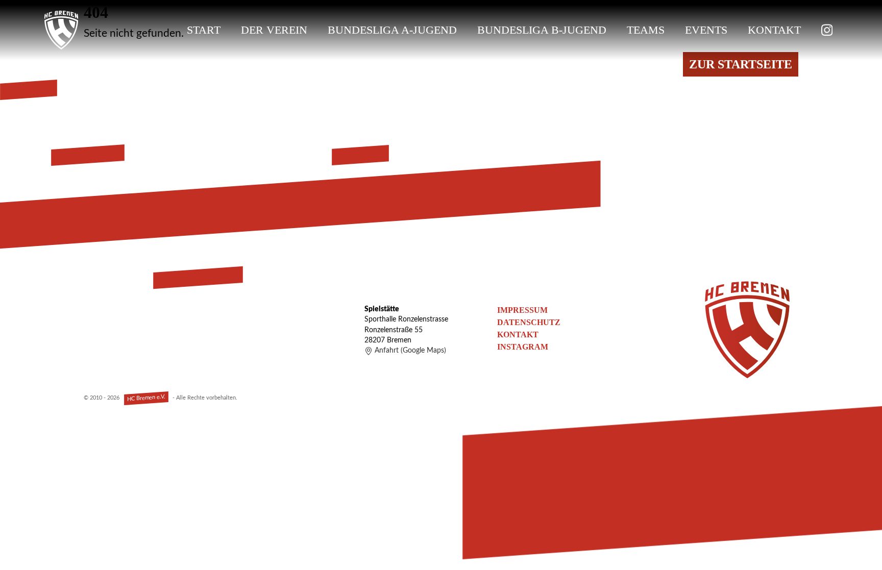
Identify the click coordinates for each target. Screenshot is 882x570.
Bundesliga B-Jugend (541, 29)
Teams (646, 29)
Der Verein (274, 29)
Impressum (522, 310)
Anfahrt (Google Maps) (410, 350)
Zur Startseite (740, 64)
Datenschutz (528, 322)
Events (706, 29)
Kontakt (774, 29)
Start (203, 29)
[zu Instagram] (826, 30)
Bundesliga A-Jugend (392, 29)
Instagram (522, 346)
